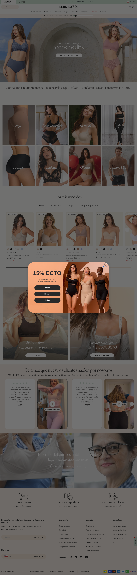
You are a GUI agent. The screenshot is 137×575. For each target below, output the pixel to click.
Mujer (47, 288)
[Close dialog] (105, 265)
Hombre (47, 294)
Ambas (47, 300)
